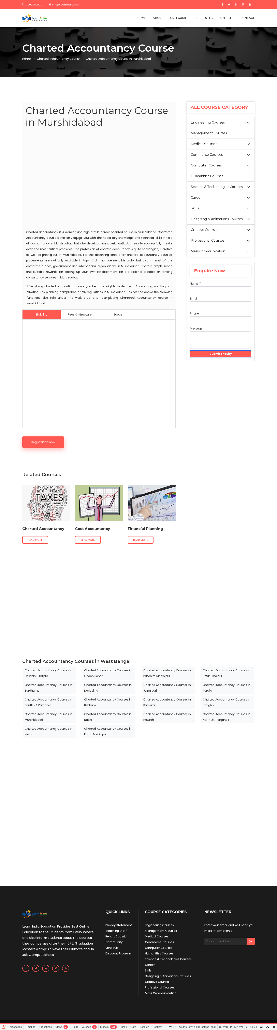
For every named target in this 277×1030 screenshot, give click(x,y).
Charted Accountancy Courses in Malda (48, 731)
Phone (194, 313)
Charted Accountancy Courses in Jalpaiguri (167, 688)
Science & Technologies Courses (217, 187)
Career (196, 197)
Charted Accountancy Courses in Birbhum (108, 702)
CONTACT (247, 17)
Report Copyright (117, 936)
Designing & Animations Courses (217, 219)
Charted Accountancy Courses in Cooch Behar (108, 673)
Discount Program (118, 953)
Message (196, 328)
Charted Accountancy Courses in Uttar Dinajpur (226, 673)
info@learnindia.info (65, 4)
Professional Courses (207, 240)
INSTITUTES (204, 17)
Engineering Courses (208, 122)
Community (114, 942)
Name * (195, 283)
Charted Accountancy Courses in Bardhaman (48, 688)
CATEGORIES (179, 17)
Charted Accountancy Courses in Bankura (167, 702)
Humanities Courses (207, 176)
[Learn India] (34, 18)
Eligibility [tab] (41, 314)
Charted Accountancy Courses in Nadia (108, 717)
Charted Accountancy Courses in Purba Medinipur (108, 731)
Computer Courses (206, 165)
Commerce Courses (207, 155)
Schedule (112, 948)
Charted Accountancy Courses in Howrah (167, 717)
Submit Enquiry (221, 354)
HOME (141, 17)
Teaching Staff (116, 931)
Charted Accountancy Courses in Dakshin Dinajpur (48, 673)
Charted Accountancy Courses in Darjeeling (108, 688)
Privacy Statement (118, 925)
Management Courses (209, 133)
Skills (195, 208)
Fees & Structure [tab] (80, 314)
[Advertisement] (99, 179)
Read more (35, 540)
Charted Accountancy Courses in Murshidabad (48, 717)
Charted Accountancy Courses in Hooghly (226, 702)
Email (194, 298)
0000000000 (33, 4)
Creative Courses (204, 230)
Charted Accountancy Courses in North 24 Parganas (226, 717)
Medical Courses (204, 144)
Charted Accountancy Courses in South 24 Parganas (48, 702)
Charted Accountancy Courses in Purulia (226, 688)
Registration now (43, 442)
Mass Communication (208, 251)
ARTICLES (227, 17)
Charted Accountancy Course (58, 58)
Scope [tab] (118, 314)
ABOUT (158, 17)
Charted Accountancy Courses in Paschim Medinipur (167, 673)
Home (26, 58)
